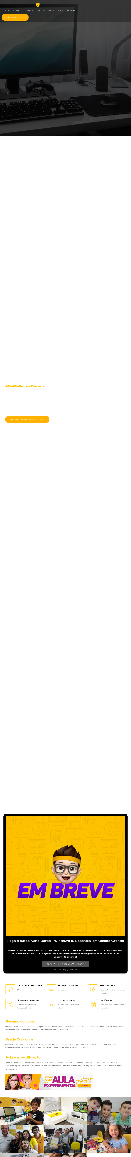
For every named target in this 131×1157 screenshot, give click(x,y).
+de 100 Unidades (45, 11)
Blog (60, 11)
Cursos (29, 11)
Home (6, 11)
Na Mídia (17, 11)
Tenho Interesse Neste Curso (29, 419)
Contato (71, 11)
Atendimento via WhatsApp (67, 964)
